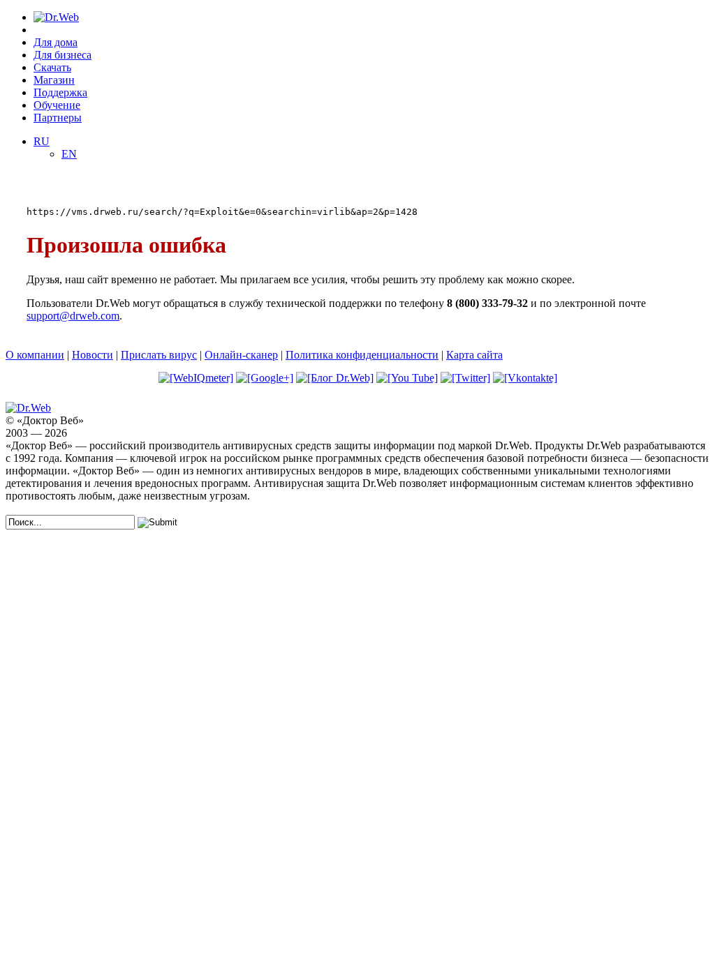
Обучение (57, 105)
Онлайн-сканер (241, 355)
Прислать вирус (159, 355)
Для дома (56, 42)
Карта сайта (474, 355)
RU (42, 141)
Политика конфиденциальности (362, 355)
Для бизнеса (62, 55)
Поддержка (60, 92)
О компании (35, 355)
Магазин (54, 80)
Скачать (52, 67)
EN (69, 154)
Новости (92, 355)
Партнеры (58, 117)
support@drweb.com (73, 316)
